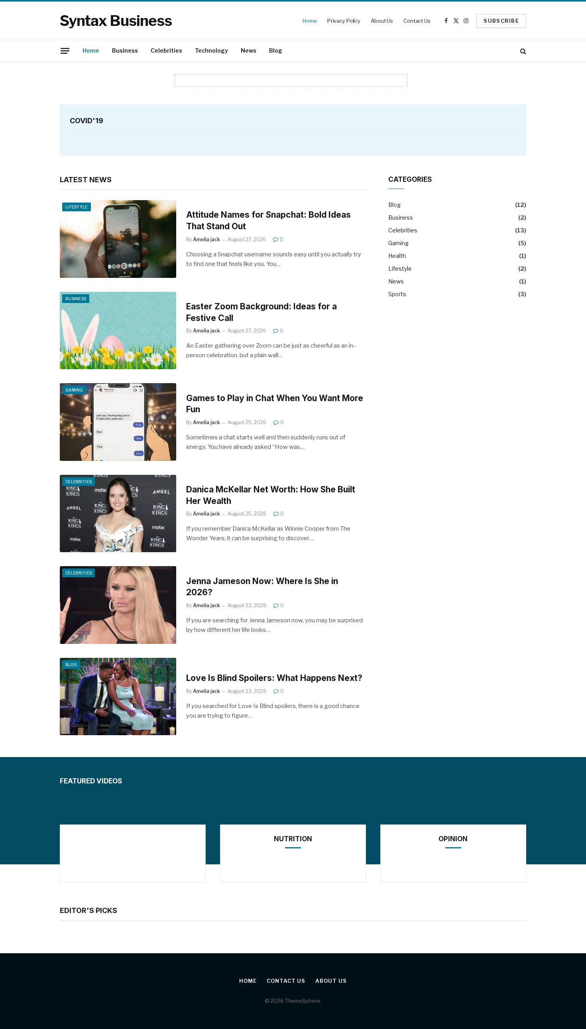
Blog (275, 50)
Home (310, 21)
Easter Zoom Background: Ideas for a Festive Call (261, 312)
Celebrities (166, 50)
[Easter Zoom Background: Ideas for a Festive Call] (118, 331)
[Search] (522, 51)
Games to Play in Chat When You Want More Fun (274, 404)
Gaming (74, 390)
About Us (382, 21)
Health (397, 255)
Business (125, 50)
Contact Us (417, 21)
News (248, 50)
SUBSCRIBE (501, 21)
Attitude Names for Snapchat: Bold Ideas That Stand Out (268, 220)
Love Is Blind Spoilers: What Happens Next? (274, 678)
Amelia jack (206, 239)
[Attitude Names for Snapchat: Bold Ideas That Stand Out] (118, 239)
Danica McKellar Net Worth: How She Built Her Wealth (270, 495)
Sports (397, 294)
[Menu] (65, 50)
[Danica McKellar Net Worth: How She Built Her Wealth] (118, 514)
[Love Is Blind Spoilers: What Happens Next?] (118, 697)
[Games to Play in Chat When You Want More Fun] (118, 422)
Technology (211, 50)
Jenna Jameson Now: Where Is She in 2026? (262, 587)
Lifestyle (76, 207)
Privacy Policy (343, 21)
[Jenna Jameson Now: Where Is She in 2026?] (118, 605)
